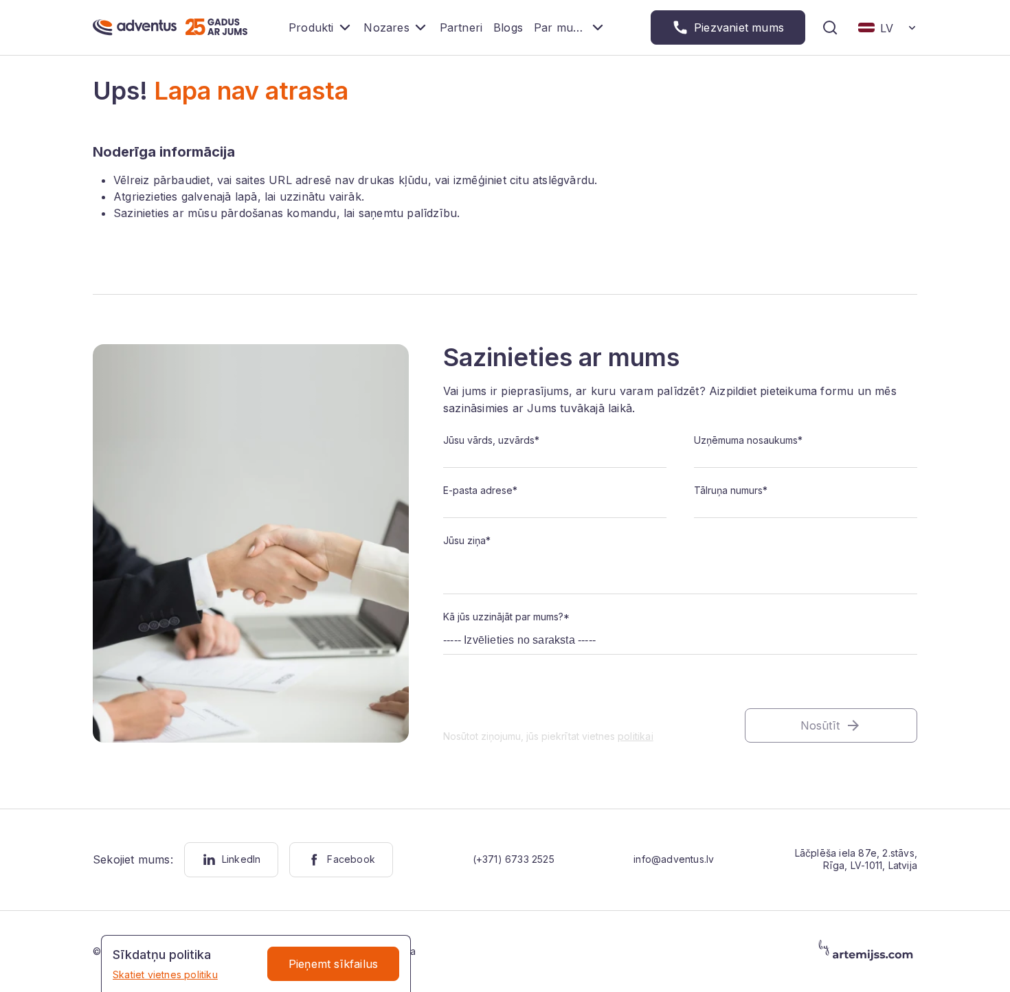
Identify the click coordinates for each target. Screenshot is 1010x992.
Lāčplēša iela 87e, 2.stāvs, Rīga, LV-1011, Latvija (856, 859)
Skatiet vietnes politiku (165, 974)
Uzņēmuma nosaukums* (748, 440)
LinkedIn (241, 859)
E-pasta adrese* (480, 490)
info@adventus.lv (673, 859)
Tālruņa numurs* (730, 490)
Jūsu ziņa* (467, 540)
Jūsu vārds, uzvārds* (491, 440)
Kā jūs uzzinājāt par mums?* (506, 616)
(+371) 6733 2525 (513, 859)
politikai (635, 736)
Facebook (351, 859)
